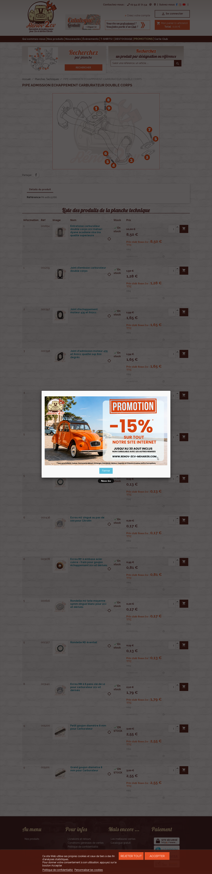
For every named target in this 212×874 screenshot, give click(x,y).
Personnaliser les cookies (88, 869)
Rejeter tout (131, 856)
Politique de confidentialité (57, 869)
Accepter (157, 856)
